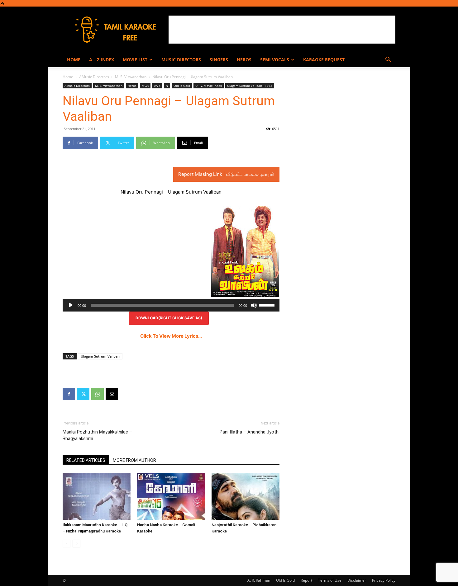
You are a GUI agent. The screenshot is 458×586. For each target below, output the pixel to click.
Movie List (135, 60)
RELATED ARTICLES (85, 460)
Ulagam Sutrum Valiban (100, 356)
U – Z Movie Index (208, 85)
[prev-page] (66, 543)
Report (306, 580)
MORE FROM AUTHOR (134, 460)
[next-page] (76, 543)
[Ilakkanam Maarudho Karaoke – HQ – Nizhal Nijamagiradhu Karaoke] (97, 496)
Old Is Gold (182, 85)
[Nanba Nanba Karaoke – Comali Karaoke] (171, 496)
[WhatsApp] (97, 394)
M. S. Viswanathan (130, 76)
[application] (171, 305)
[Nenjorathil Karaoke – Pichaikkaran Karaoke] (245, 496)
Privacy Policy (383, 580)
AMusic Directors (94, 76)
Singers (219, 60)
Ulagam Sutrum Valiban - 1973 (249, 85)
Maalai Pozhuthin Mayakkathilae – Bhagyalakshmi (97, 435)
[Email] (112, 394)
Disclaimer (356, 580)
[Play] (71, 305)
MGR (145, 85)
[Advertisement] (282, 30)
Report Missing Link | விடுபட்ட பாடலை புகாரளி (226, 174)
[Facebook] (69, 394)
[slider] (267, 304)
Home (73, 60)
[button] (387, 60)
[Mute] (254, 305)
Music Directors (181, 60)
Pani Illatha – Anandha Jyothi (249, 432)
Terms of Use (329, 580)
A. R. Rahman (258, 580)
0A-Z (157, 85)
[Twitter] (83, 394)
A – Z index (101, 60)
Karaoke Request (324, 60)
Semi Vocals (274, 60)
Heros (244, 60)
